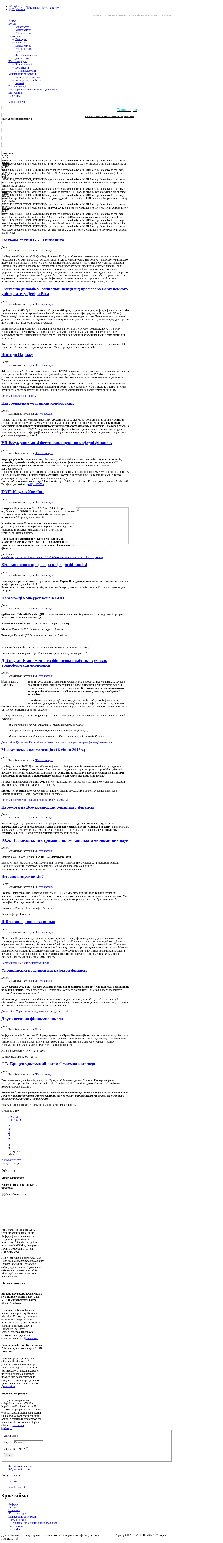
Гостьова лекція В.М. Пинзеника (32, 240)
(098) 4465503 (35, 484)
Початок (13, 1116)
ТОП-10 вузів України (22, 491)
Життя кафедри (44, 250)
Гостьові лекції (17, 1519)
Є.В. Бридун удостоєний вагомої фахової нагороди (48, 1064)
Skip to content (16, 101)
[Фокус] (6, 1428)
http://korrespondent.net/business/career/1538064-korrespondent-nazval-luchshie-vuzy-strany (52, 557)
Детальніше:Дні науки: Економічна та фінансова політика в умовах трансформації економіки (56, 742)
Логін (7, 1435)
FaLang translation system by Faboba (11, 1159)
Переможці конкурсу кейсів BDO (32, 598)
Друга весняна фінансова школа (32, 1019)
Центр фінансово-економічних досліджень (33, 1522)
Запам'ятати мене (14, 1448)
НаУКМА (14, 1529)
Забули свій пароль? (20, 1466)
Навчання (14, 1510)
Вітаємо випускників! (22, 876)
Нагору (12, 1481)
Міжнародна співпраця (22, 1516)
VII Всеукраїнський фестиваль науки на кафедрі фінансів (56, 442)
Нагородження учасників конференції (37, 403)
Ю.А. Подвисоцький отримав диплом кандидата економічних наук (65, 840)
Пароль (9, 1442)
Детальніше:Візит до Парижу (18, 395)
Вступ (39, 1029)
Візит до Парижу (17, 354)
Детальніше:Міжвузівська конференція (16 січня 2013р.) (34, 799)
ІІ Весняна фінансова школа (28, 921)
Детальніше (31, 1338)
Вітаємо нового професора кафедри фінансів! (44, 564)
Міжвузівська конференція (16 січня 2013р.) (43, 750)
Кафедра (13, 1504)
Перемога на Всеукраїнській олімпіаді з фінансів (47, 807)
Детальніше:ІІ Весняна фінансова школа (25, 962)
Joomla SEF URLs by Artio (9, 1161)
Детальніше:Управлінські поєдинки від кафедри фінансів (35, 1011)
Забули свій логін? (19, 1469)
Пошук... (6, 1163)
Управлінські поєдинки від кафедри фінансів (44, 970)
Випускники (16, 1526)
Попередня (14, 1119)
